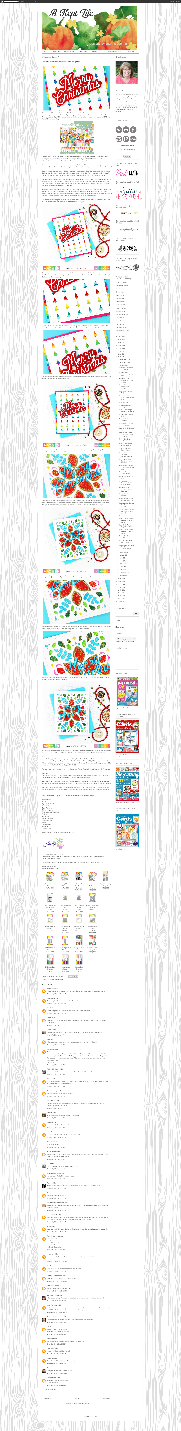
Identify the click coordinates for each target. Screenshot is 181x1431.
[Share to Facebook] (75, 976)
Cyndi (49, 1226)
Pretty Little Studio (122, 305)
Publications (83, 52)
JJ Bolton (45, 814)
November (123, 362)
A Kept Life (60, 12)
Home (46, 52)
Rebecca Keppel (47, 820)
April (121, 566)
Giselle (49, 1018)
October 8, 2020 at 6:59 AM (56, 1179)
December (123, 359)
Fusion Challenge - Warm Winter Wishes (125, 386)
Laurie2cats (51, 1132)
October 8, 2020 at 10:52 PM (56, 1210)
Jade (48, 1039)
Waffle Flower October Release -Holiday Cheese (126, 520)
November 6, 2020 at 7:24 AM (57, 1322)
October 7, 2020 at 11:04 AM (56, 1003)
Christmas (50, 979)
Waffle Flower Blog (60, 765)
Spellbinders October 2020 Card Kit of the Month (126, 397)
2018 (120, 581)
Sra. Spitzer (51, 1049)
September (123, 552)
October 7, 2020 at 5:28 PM (56, 1086)
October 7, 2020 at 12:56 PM (56, 1013)
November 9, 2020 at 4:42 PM (57, 1385)
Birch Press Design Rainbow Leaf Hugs (126, 410)
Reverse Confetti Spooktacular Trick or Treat (126, 380)
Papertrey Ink (120, 295)
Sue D (49, 1266)
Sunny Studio (120, 321)
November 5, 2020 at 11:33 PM (57, 1312)
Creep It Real (123, 516)
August (122, 555)
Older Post (106, 1398)
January (122, 575)
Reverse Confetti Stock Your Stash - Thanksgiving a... (126, 547)
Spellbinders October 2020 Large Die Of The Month (126, 434)
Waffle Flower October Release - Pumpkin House (126, 531)
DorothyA (50, 1254)
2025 (120, 342)
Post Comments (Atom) (81, 1403)
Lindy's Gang (120, 292)
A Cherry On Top (121, 282)
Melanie (49, 1112)
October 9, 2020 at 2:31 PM (56, 1250)
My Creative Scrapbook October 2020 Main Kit (126, 482)
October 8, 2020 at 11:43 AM (56, 1188)
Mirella (49, 1183)
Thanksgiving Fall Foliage (125, 406)
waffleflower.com (89, 775)
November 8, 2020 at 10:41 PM (57, 1373)
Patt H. (49, 1079)
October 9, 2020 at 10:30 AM (56, 1232)
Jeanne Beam (51, 1377)
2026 (120, 340)
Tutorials (94, 52)
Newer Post (47, 1398)
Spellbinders (120, 318)
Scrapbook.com (121, 311)
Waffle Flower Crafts (122, 330)
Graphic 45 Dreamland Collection (126, 419)
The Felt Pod (120, 324)
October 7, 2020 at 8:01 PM (56, 1108)
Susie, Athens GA (53, 1173)
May (121, 563)
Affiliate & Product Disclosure (112, 52)
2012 (120, 598)
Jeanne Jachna (47, 812)
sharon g (50, 998)
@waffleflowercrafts (89, 769)
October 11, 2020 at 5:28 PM (56, 1301)
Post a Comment (50, 1389)
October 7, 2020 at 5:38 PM (56, 1096)
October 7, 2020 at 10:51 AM (56, 994)
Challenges (130, 52)
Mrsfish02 (50, 1358)
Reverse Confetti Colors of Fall (124, 473)
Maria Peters (46, 816)
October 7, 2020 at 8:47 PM (56, 1118)
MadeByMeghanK (53, 1069)
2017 (120, 584)
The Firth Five (52, 1008)
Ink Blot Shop (120, 289)
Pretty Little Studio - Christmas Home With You (125, 461)
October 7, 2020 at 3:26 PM (56, 1045)
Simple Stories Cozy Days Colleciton (126, 449)
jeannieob (50, 1338)
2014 (120, 593)
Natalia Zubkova (47, 818)
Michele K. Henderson (54, 1317)
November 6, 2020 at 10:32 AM (57, 1344)
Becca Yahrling (52, 1091)
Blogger (94, 1416)
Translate (131, 641)
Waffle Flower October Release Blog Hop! (126, 499)
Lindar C (50, 1029)
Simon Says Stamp (122, 314)
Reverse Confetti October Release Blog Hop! (125, 489)
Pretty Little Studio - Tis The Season (125, 440)
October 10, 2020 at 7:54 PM (56, 1271)
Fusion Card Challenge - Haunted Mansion (126, 454)
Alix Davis (45, 802)
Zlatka (49, 1122)
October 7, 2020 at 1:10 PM (56, 1025)
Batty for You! (123, 402)
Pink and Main (120, 298)
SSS (52, 888)
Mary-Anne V (51, 1285)
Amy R (44, 822)
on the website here (58, 115)
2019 (120, 578)
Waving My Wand (53, 1295)
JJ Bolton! (100, 750)
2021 (120, 354)
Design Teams (69, 52)
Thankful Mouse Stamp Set (51, 777)
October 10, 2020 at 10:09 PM (57, 1281)
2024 (120, 345)
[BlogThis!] (71, 976)
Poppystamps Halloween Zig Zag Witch (126, 374)
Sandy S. (50, 988)
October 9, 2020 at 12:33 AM (56, 1222)
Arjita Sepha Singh (48, 804)
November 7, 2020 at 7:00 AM (57, 1363)
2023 (120, 348)
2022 (120, 351)
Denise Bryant (52, 1151)
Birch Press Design (122, 285)
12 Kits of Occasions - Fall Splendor (126, 368)
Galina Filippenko (47, 810)
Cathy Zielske (46, 824)
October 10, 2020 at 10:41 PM (57, 1291)
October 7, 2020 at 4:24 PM (56, 1065)
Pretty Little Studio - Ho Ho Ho (125, 494)
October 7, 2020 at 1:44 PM (56, 1035)
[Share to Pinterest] (77, 976)
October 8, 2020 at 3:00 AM (56, 1159)
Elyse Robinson (47, 808)
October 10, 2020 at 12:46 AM (57, 1261)
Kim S (49, 1163)
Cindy (49, 1193)
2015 (120, 590)
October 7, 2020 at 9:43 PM (56, 1128)
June (121, 561)
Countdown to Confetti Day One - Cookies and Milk (126, 511)
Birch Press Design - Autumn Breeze (126, 444)
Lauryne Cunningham (54, 1275)
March (122, 569)
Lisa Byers (50, 1348)
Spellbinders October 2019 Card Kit (126, 424)
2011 (119, 601)
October (122, 365)
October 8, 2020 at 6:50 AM (56, 1169)
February (123, 572)
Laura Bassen (46, 828)
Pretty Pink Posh (121, 308)
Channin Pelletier (47, 806)
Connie (49, 1368)
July (121, 558)
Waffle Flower (46, 800)
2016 (120, 587)
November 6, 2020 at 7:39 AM (57, 1334)
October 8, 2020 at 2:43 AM (56, 1147)
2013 (120, 596)
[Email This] (69, 976)
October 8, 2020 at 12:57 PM (56, 1198)
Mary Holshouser (53, 1236)
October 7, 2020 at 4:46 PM (56, 1075)
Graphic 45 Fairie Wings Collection (125, 526)
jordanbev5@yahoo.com (55, 1202)
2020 (120, 357)
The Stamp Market (122, 327)
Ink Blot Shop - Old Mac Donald (125, 541)
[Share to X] (73, 976)
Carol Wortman (52, 1214)
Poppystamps (120, 301)
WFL (48, 888)
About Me (56, 52)
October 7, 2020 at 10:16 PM (56, 1137)
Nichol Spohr (46, 826)
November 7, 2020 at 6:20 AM (57, 1354)
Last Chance (86, 787)
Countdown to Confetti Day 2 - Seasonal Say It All (126, 504)
